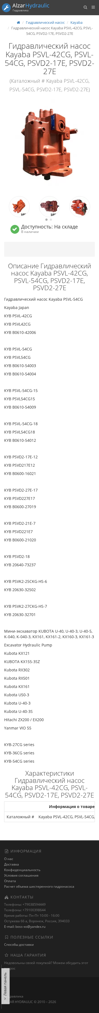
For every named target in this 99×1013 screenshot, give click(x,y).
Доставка (11, 864)
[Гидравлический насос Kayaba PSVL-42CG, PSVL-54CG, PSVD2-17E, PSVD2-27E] (49, 144)
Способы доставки (19, 944)
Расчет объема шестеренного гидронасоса (39, 886)
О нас (8, 858)
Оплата (10, 881)
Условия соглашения (21, 875)
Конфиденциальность (22, 869)
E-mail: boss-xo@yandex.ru (24, 926)
